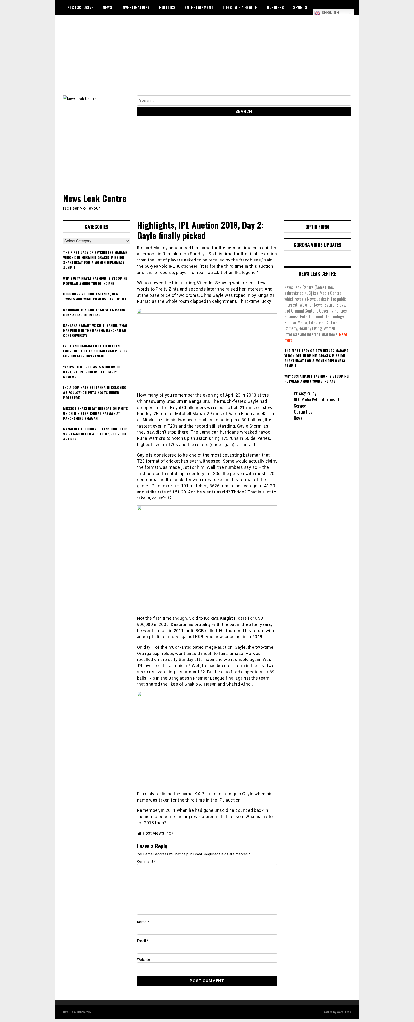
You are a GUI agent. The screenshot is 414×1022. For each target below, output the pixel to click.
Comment (146, 861)
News (107, 7)
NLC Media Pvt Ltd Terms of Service (316, 402)
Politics (167, 7)
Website (143, 960)
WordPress (344, 1011)
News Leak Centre (94, 198)
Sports (300, 7)
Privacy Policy (305, 393)
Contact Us (303, 412)
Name (143, 922)
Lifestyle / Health (240, 7)
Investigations (135, 7)
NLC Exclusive (80, 7)
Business (275, 7)
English (329, 13)
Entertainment (199, 7)
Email (143, 941)
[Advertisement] (207, 59)
